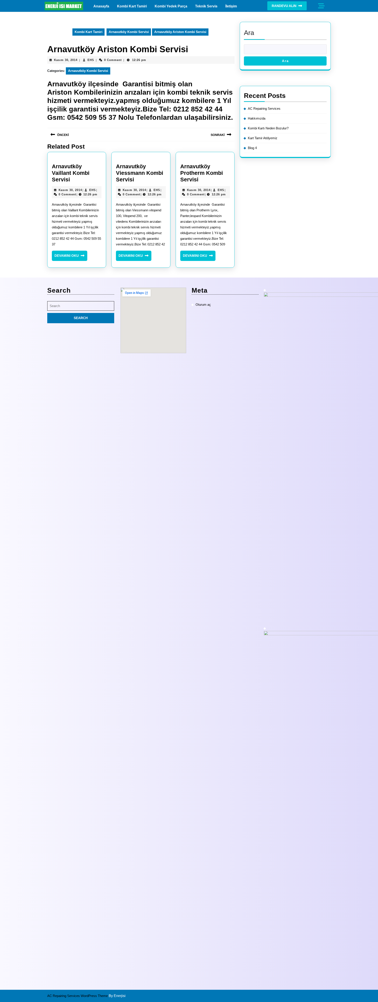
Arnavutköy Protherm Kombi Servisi (201, 172)
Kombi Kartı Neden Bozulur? (268, 128)
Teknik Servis (206, 6)
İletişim (231, 6)
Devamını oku (70, 257)
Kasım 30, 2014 (65, 60)
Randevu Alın (284, 6)
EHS (91, 60)
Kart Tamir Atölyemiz (262, 138)
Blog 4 (252, 148)
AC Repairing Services (264, 108)
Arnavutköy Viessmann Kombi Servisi (139, 172)
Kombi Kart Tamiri (132, 6)
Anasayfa (101, 6)
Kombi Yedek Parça (171, 6)
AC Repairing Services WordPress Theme (78, 996)
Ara (249, 32)
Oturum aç (203, 304)
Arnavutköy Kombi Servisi (129, 32)
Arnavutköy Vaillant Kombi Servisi (70, 172)
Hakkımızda (256, 118)
